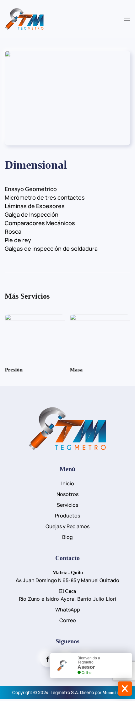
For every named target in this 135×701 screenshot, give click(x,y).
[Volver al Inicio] (24, 19)
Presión (13, 370)
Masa (76, 370)
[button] (127, 19)
